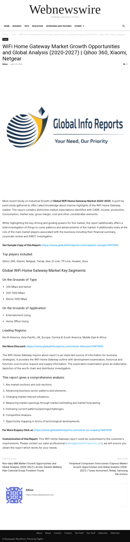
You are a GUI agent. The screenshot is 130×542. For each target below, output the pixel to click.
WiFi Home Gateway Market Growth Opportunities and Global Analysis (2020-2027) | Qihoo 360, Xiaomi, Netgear (64, 52)
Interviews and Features (58, 26)
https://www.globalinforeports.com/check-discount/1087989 (64, 346)
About (39, 533)
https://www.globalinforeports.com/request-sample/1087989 (80, 245)
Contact (57, 533)
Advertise (102, 533)
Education (37, 26)
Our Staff (79, 533)
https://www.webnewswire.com (40, 495)
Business (17, 26)
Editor (5, 64)
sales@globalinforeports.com (84, 443)
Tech (26, 26)
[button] (124, 26)
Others (78, 26)
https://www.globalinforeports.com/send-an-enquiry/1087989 (73, 430)
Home (6, 26)
